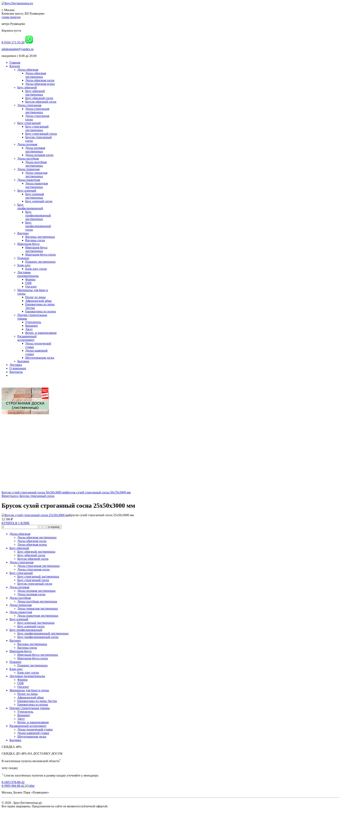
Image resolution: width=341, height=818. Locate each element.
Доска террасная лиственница (36, 174)
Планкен (23, 258)
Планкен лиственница (40, 261)
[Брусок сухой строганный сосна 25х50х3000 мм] (35, 515)
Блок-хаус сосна (36, 268)
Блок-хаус (24, 265)
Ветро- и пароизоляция (40, 332)
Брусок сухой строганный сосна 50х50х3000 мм (34, 492)
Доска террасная (28, 169)
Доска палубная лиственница (36, 163)
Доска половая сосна (39, 155)
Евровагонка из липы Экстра (37, 701)
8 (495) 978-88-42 (13, 782)
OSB (28, 283)
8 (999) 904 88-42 (13, 785)
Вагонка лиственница (40, 236)
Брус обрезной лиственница (35, 92)
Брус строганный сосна (41, 133)
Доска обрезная (27, 69)
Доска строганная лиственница (37, 110)
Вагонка (23, 233)
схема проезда (11, 17)
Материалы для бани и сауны (29, 690)
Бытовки (23, 361)
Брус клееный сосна (38, 201)
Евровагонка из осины (40, 311)
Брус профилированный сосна (38, 226)
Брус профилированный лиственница (38, 215)
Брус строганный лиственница (37, 128)
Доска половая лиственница (35, 149)
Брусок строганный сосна (34, 583)
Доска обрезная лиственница (35, 75)
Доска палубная (28, 158)
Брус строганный (29, 123)
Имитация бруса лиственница (36, 249)
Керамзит (31, 325)
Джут (29, 329)
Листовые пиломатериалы (28, 274)
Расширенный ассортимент (27, 338)
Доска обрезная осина (40, 84)
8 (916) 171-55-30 (13, 42)
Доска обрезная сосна (39, 80)
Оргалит (31, 286)
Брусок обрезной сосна (40, 101)
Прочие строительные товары (29, 708)
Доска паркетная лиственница (36, 185)
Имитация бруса (28, 244)
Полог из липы (35, 297)
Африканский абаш (38, 300)
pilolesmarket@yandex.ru (18, 49)
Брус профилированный (30, 206)
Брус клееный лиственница (34, 195)
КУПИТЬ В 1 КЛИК (15, 523)
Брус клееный (26, 190)
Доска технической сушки (35, 729)
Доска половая (27, 144)
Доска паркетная (28, 180)
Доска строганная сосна (33, 569)
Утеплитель (33, 322)
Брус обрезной (27, 87)
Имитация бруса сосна (40, 254)
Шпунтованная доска (39, 357)
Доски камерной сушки (33, 733)
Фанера (30, 279)
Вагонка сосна (35, 240)
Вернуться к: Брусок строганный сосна (28, 496)
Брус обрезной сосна (39, 98)
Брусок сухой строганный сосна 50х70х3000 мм (98, 492)
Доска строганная (29, 105)
